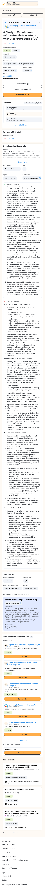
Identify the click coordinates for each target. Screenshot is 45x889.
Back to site (9, 10)
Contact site (22, 656)
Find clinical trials (8, 844)
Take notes (21, 84)
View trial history (21, 125)
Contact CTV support (10, 868)
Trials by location (8, 848)
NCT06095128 (8, 76)
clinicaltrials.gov (17, 833)
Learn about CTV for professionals (15, 860)
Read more (22, 162)
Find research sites (9, 856)
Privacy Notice (7, 876)
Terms (4, 880)
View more (23, 740)
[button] (10, 57)
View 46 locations (21, 89)
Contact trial (21, 95)
